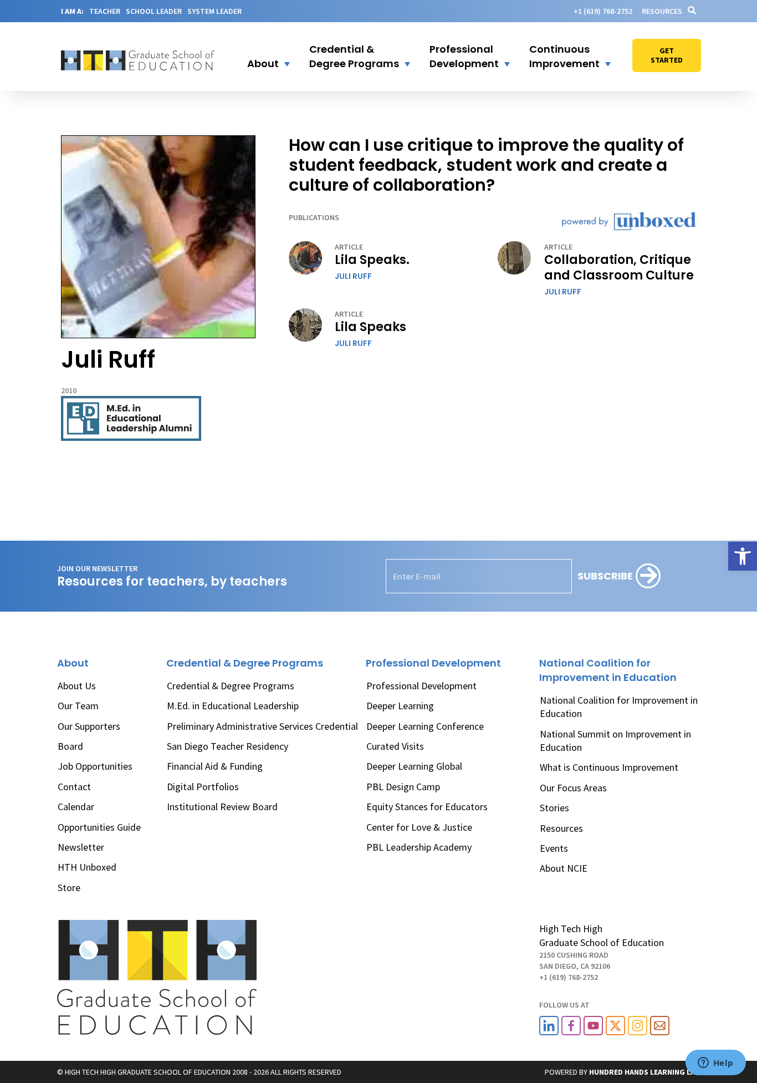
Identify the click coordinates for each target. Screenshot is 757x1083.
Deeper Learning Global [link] (414, 766)
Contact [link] (74, 786)
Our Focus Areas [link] (573, 787)
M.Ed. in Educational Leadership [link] (233, 705)
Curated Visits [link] (395, 746)
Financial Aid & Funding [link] (215, 766)
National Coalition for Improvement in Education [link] (619, 707)
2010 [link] (68, 390)
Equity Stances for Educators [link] (427, 806)
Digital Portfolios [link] (203, 786)
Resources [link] (662, 11)
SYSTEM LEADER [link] (214, 11)
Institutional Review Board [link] (222, 806)
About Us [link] (77, 685)
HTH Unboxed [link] (87, 867)
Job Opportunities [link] (95, 766)
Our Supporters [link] (89, 726)
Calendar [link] (76, 806)
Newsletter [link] (81, 847)
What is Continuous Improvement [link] (609, 767)
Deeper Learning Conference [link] (425, 726)
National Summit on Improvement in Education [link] (615, 741)
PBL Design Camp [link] (403, 786)
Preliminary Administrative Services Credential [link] (262, 726)
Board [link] (70, 746)
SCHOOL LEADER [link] (154, 11)
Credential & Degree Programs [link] (230, 685)
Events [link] (554, 848)
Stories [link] (554, 807)
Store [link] (69, 887)
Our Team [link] (78, 705)
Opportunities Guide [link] (99, 827)
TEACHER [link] (104, 11)
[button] (262, 56)
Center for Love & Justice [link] (419, 827)
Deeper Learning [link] (400, 705)
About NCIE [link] (563, 868)
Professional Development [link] (421, 685)
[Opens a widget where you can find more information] (715, 1063)
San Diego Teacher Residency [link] (227, 746)
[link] (742, 556)
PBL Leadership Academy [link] (419, 847)
